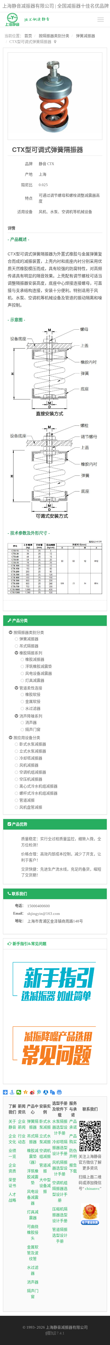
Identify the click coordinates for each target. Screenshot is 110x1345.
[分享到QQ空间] (25, 1092)
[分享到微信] (18, 1092)
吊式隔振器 (28, 646)
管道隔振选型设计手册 (59, 1235)
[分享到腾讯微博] (39, 1092)
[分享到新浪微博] (32, 1092)
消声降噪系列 (30, 716)
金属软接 (32, 701)
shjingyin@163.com (43, 913)
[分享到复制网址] (52, 1092)
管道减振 (27, 800)
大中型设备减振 (45, 1186)
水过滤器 (32, 708)
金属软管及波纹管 (32, 1253)
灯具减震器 (34, 680)
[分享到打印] (59, 1092)
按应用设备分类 (26, 737)
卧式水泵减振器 (32, 744)
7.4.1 (55, 1333)
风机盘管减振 (30, 807)
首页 (28, 36)
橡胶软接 (32, 694)
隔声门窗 (32, 729)
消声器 (31, 722)
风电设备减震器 (38, 673)
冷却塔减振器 (30, 758)
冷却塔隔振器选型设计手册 (59, 1148)
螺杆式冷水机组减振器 (38, 793)
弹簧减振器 (85, 36)
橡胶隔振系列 (30, 653)
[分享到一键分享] (12, 1092)
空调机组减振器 (32, 772)
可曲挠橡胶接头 (32, 1232)
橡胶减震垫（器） (32, 1156)
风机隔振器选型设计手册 (59, 1168)
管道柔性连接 (30, 688)
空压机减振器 (30, 779)
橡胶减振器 (34, 659)
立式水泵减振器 (32, 751)
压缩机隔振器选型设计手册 (59, 1215)
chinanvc (92, 1188)
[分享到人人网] (45, 1092)
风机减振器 (28, 765)
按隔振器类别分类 (54, 36)
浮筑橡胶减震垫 (38, 666)
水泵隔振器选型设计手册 (59, 1127)
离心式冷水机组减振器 (38, 786)
